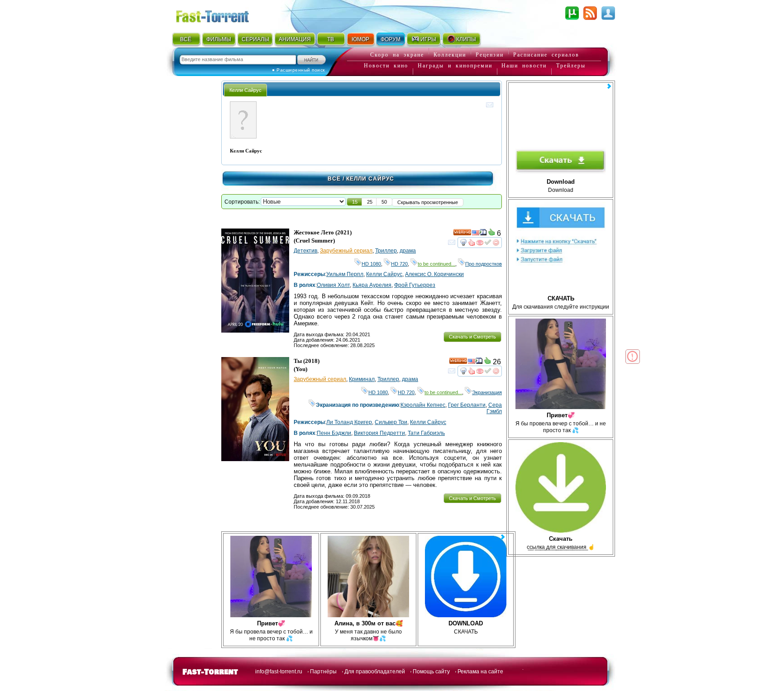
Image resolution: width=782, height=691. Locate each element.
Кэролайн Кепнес (423, 405)
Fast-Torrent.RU (221, 14)
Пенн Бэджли (334, 433)
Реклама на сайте (480, 671)
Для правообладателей (374, 671)
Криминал (362, 379)
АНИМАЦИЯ (295, 39)
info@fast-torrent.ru (278, 671)
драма (408, 251)
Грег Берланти (467, 405)
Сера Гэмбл (494, 408)
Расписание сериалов (546, 55)
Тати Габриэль (426, 433)
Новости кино (386, 65)
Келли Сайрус (384, 274)
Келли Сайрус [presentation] (245, 90)
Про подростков (483, 264)
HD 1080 (371, 264)
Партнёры (323, 671)
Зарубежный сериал (346, 251)
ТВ (330, 39)
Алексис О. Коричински (434, 274)
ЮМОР (360, 39)
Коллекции (450, 55)
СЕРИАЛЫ (255, 39)
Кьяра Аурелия (372, 285)
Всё (334, 179)
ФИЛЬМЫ (218, 39)
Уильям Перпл (344, 274)
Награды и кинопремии (455, 65)
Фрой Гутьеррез (414, 285)
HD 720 (399, 264)
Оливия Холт (333, 285)
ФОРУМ (391, 39)
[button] (355, 202)
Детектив (305, 251)
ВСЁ (185, 39)
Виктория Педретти (379, 433)
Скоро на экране (397, 55)
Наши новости (524, 65)
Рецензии (490, 55)
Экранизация (487, 392)
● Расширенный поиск (298, 69)
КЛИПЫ (466, 39)
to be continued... (436, 264)
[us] (476, 234)
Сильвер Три (391, 422)
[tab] (245, 90)
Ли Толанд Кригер (349, 422)
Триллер (386, 251)
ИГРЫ (428, 39)
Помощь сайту (431, 671)
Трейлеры (571, 65)
